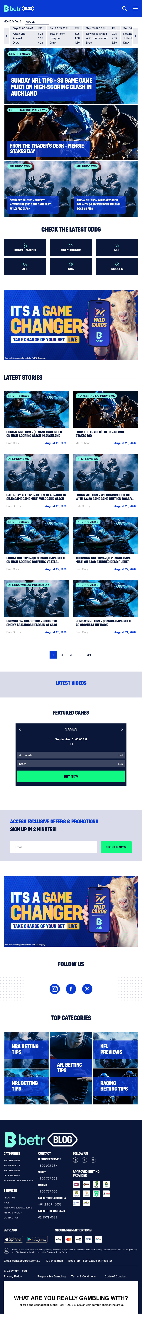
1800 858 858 (73, 1304)
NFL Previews (12, 1165)
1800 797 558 (47, 1178)
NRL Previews (12, 1170)
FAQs (7, 1202)
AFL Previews (12, 1175)
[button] (6, 36)
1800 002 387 (47, 1165)
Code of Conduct (116, 1276)
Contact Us (11, 1217)
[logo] (19, 8)
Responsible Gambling (18, 1207)
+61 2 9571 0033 (50, 1204)
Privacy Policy (13, 1212)
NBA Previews (12, 1160)
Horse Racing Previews (19, 1180)
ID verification (54, 1260)
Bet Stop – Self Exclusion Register (90, 1260)
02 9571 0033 (47, 1217)
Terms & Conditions (83, 1276)
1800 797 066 (47, 1191)
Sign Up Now (116, 847)
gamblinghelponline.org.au (108, 1304)
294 (89, 654)
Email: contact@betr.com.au (22, 1260)
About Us (10, 1197)
